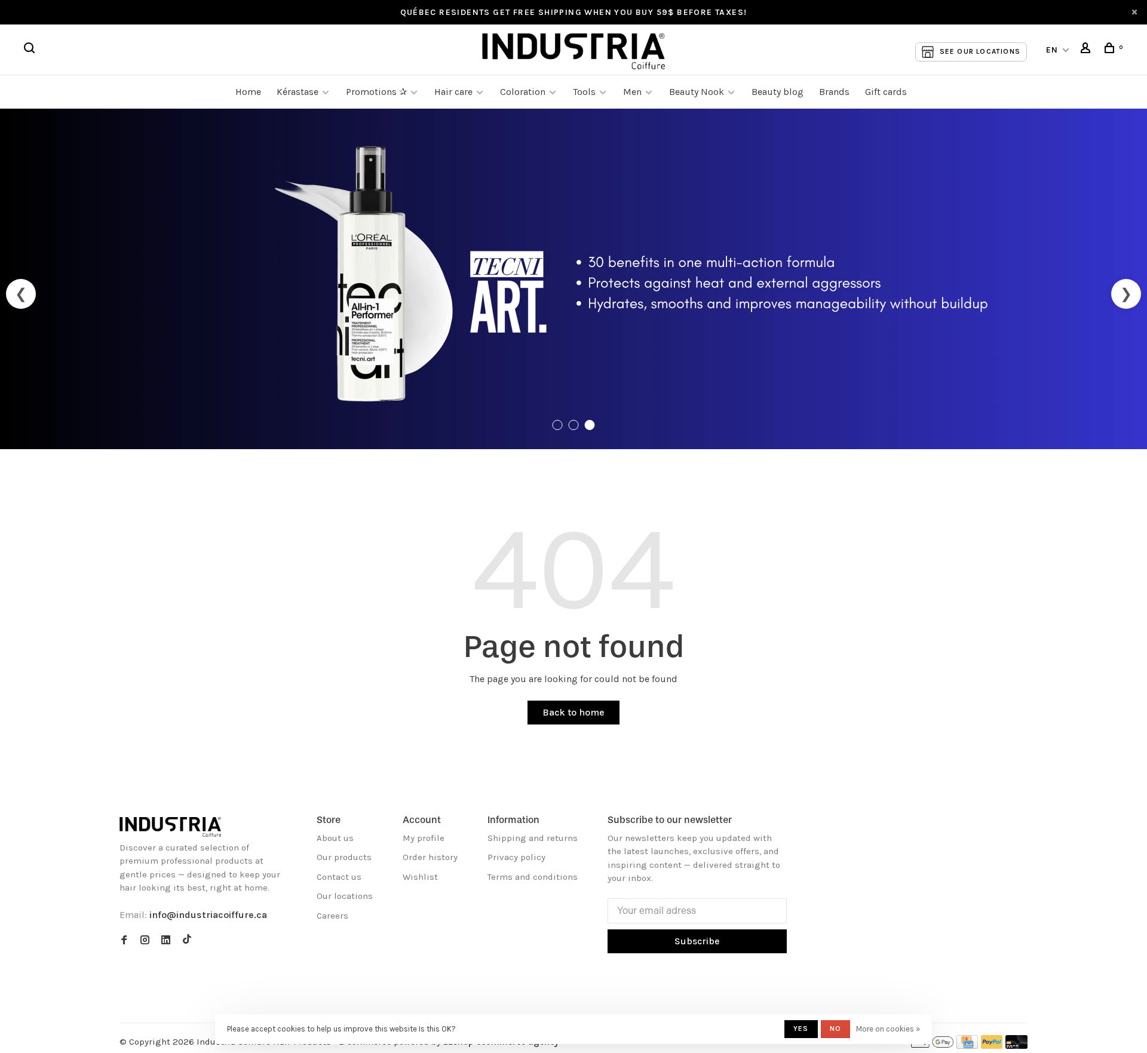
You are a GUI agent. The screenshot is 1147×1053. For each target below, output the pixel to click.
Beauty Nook (696, 91)
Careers (332, 915)
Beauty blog (777, 91)
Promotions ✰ (377, 91)
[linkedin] (165, 940)
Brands (834, 91)
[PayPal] (992, 1045)
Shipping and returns (532, 838)
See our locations (980, 51)
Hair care (453, 91)
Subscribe (697, 941)
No (835, 1028)
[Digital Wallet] (932, 1045)
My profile (423, 838)
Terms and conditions (532, 876)
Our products (344, 857)
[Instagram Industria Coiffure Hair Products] (144, 940)
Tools (584, 91)
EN (1052, 50)
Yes (801, 1028)
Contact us (339, 876)
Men (632, 91)
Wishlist (420, 876)
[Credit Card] (967, 1045)
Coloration (522, 91)
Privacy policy (516, 857)
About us (335, 838)
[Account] (1087, 50)
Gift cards (886, 91)
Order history (430, 857)
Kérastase (297, 91)
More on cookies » (888, 1028)
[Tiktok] (187, 940)
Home (248, 91)
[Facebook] (123, 940)
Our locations (345, 896)
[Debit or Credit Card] (1016, 1045)
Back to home (573, 712)
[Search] (31, 50)
